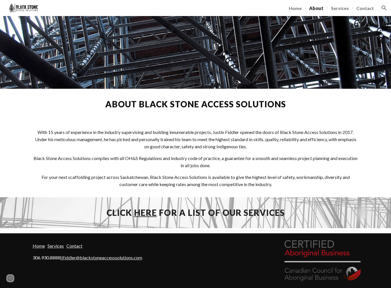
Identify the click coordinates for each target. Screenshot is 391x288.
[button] (384, 8)
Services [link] (340, 8)
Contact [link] (365, 8)
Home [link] (295, 8)
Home (39, 245)
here (145, 213)
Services (56, 245)
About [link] (316, 8)
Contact (74, 245)
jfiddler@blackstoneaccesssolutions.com (102, 257)
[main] (195, 104)
